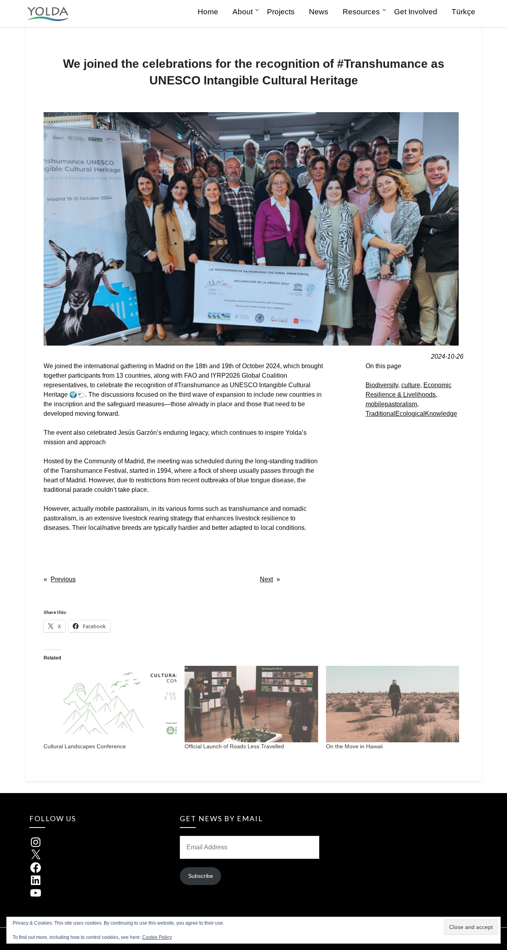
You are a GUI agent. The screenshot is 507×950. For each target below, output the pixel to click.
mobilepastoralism (391, 404)
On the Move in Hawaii (354, 746)
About (243, 12)
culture (410, 385)
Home (208, 12)
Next (266, 579)
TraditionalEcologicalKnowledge (411, 413)
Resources (361, 12)
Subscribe (200, 876)
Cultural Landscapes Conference (85, 746)
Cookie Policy (157, 937)
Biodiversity (382, 385)
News (318, 12)
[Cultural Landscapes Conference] (110, 704)
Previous (63, 579)
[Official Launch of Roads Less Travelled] (251, 704)
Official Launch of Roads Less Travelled (234, 746)
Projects (281, 12)
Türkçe (463, 12)
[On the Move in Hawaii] (392, 704)
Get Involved (415, 12)
